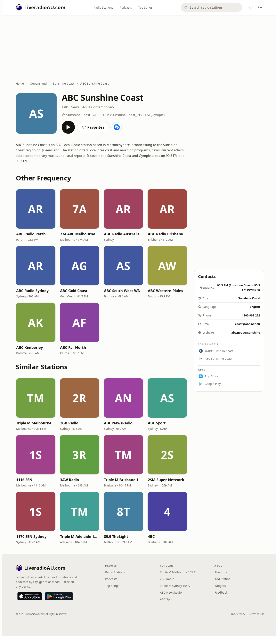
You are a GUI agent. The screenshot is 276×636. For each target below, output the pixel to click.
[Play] (68, 127)
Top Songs (145, 7)
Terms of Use (256, 614)
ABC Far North (73, 347)
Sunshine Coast (63, 83)
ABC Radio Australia (122, 233)
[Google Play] (59, 596)
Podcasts (126, 7)
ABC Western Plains (165, 290)
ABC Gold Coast (74, 290)
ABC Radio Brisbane (165, 233)
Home (20, 83)
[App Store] (29, 596)
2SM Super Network (166, 479)
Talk (65, 107)
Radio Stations (103, 7)
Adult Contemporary (98, 107)
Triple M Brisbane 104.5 (123, 479)
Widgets (220, 586)
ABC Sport (157, 423)
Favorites (95, 127)
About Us (220, 572)
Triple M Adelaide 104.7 (79, 536)
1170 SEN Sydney (31, 536)
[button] (36, 209)
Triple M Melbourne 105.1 (35, 423)
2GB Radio (69, 423)
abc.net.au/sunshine (245, 332)
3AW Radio (69, 479)
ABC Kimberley (29, 347)
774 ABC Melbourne (77, 233)
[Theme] (260, 7)
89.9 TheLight (116, 536)
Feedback (220, 592)
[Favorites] (250, 7)
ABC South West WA (122, 290)
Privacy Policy (237, 614)
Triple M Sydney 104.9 (175, 586)
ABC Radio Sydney (32, 290)
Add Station (222, 579)
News (75, 107)
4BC (151, 536)
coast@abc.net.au (247, 324)
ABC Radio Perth (31, 233)
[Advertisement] (140, 48)
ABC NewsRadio (118, 423)
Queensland (38, 83)
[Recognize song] (117, 127)
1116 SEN (24, 479)
